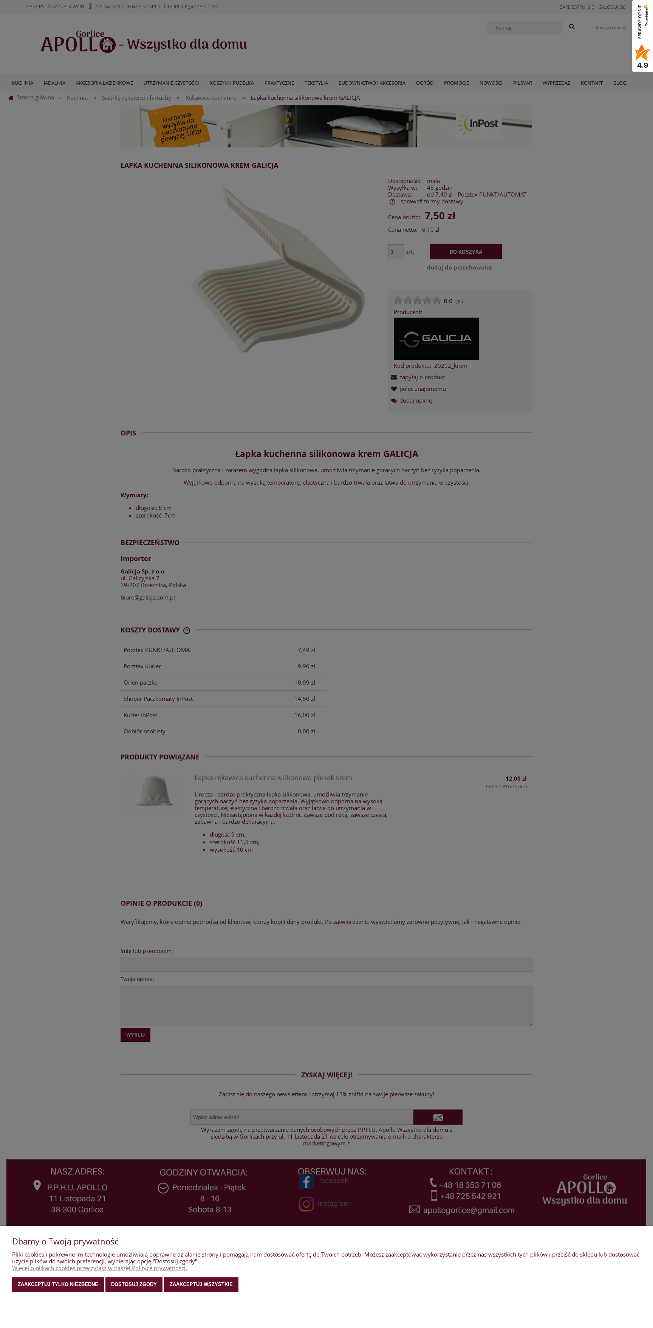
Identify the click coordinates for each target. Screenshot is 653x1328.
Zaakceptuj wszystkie (201, 1284)
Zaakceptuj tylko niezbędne (58, 1284)
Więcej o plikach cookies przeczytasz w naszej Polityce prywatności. (99, 1268)
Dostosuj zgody (134, 1284)
